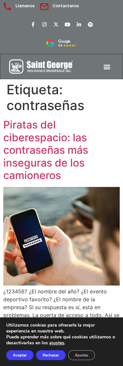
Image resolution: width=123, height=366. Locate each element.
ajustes (56, 343)
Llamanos (25, 5)
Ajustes (81, 355)
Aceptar (20, 355)
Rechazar (51, 355)
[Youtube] (67, 24)
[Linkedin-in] (79, 24)
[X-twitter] (56, 24)
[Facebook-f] (33, 24)
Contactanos (65, 5)
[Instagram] (44, 24)
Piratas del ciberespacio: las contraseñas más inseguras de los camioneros (45, 150)
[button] (107, 66)
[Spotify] (90, 24)
